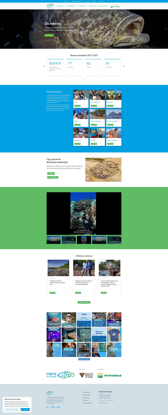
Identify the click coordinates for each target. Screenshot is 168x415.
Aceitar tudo (25, 409)
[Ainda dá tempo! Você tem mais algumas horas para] (54, 350)
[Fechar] (30, 398)
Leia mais (52, 292)
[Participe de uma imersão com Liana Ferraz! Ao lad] (69, 350)
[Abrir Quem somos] (63, 6)
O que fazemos (87, 395)
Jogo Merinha (101, 1)
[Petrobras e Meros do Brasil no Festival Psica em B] (54, 334)
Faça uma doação (87, 403)
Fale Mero (87, 1)
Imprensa (66, 1)
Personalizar (8, 409)
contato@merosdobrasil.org (106, 400)
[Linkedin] (59, 407)
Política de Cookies (25, 406)
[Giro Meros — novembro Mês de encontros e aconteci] (84, 334)
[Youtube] (53, 407)
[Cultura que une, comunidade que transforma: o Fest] (114, 319)
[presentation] (44, 66)
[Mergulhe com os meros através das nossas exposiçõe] (99, 319)
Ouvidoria (93, 1)
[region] (17, 404)
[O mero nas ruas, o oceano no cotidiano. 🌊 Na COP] (99, 350)
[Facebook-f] (50, 407)
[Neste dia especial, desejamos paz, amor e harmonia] (54, 319)
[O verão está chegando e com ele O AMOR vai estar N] (69, 334)
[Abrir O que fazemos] (75, 6)
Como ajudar (86, 397)
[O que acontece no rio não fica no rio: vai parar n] (114, 350)
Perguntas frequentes (77, 1)
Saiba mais (77, 105)
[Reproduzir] (84, 213)
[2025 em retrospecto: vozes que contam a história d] (84, 319)
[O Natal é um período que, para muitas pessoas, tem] (69, 319)
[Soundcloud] (56, 407)
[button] (2, 29)
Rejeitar (17, 409)
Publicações (86, 400)
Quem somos (86, 392)
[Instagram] (47, 407)
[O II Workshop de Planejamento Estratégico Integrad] (84, 350)
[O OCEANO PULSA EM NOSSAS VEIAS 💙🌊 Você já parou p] (99, 334)
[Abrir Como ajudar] (86, 6)
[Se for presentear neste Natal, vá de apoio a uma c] (114, 334)
